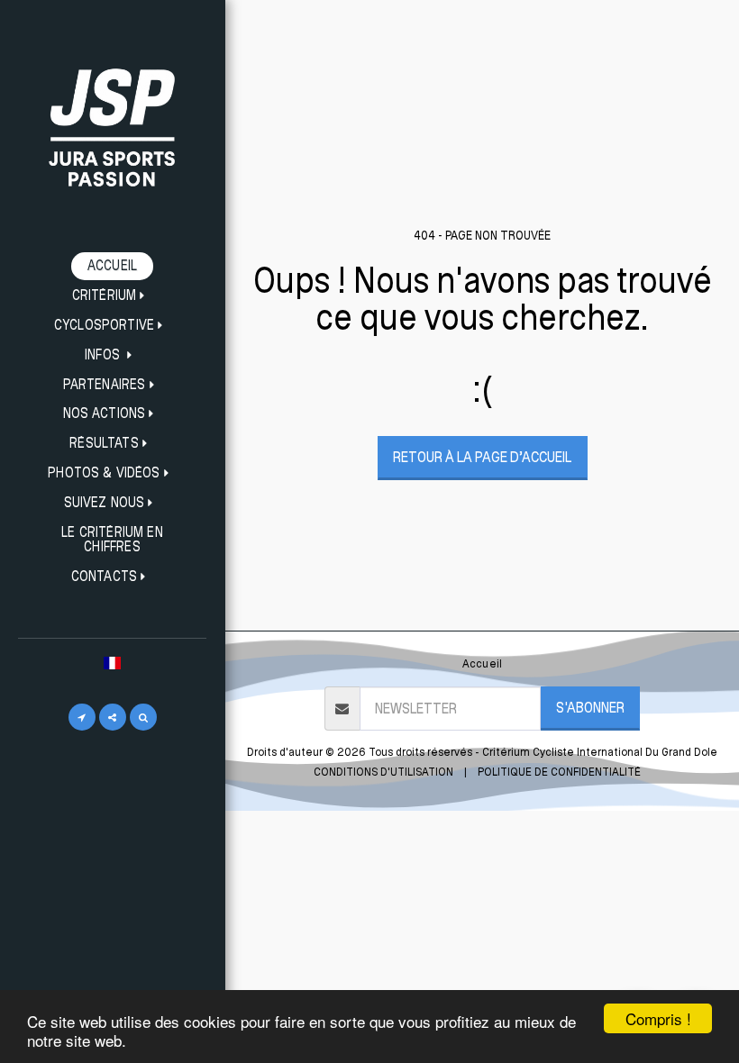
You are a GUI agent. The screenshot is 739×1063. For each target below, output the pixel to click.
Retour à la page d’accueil (482, 457)
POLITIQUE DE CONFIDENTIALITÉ (559, 771)
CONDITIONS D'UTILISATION (383, 771)
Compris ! (658, 1018)
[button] (112, 296)
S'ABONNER (590, 707)
